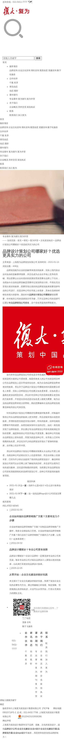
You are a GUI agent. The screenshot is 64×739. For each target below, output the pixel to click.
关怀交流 (22, 107)
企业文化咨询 (24, 70)
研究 (26, 240)
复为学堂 (31, 99)
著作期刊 (13, 95)
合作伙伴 (13, 78)
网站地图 (57, 708)
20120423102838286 (31, 716)
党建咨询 (52, 70)
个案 (11, 82)
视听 (16, 91)
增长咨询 (35, 70)
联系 (11, 111)
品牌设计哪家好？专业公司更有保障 (28, 549)
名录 (16, 82)
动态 (11, 91)
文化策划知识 (46, 240)
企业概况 (13, 107)
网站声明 (7, 721)
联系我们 (13, 115)
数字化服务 (53, 127)
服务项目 (13, 66)
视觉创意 (44, 70)
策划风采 (31, 107)
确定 (2, 704)
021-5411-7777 (20, 2)
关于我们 (13, 103)
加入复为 (22, 115)
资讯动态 (13, 87)
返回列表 (31, 481)
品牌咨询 (13, 70)
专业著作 (13, 99)
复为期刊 (22, 99)
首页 (5, 62)
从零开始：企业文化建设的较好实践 (28, 574)
